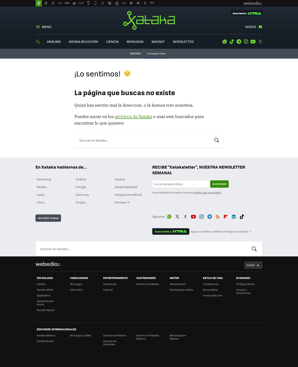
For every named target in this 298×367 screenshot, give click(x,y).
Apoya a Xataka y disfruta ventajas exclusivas (219, 231)
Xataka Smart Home (45, 302)
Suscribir (219, 184)
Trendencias (211, 284)
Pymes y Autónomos (243, 291)
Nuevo (250, 26)
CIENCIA (112, 41)
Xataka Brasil (45, 341)
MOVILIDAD (135, 41)
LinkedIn (233, 216)
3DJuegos (76, 284)
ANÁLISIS (54, 41)
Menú (46, 26)
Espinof (108, 290)
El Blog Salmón (245, 284)
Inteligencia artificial (128, 195)
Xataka (149, 20)
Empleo (81, 202)
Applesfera (43, 295)
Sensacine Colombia (110, 342)
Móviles (42, 187)
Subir (250, 265)
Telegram (238, 41)
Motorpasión (178, 284)
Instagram (245, 41)
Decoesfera (210, 290)
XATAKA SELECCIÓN (83, 41)
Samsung (82, 195)
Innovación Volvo (156, 53)
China (40, 202)
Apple (41, 195)
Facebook (185, 216)
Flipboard (225, 216)
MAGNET (158, 41)
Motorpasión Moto (181, 290)
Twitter (260, 41)
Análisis (81, 179)
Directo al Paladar (147, 284)
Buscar (216, 140)
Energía (81, 187)
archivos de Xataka (133, 116)
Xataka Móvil (45, 290)
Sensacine (110, 284)
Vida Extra (76, 290)
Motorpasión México (178, 336)
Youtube (253, 41)
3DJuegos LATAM (80, 335)
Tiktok (231, 41)
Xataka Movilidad (126, 187)
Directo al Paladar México (147, 336)
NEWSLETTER (183, 41)
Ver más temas (48, 218)
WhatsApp (224, 41)
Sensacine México (114, 335)
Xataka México (46, 335)
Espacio (120, 179)
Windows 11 (122, 202)
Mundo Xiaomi (46, 310)
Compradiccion (212, 295)
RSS (217, 216)
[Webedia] (48, 264)
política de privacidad (207, 192)
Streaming (44, 179)
